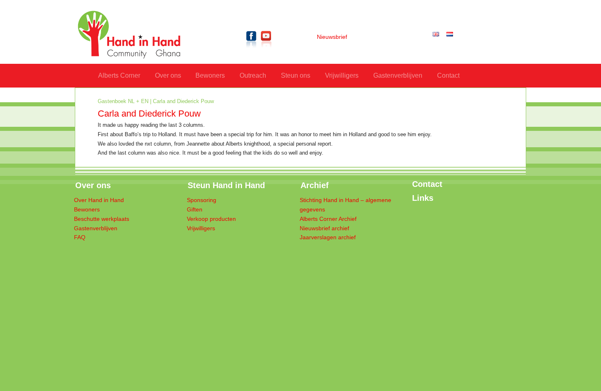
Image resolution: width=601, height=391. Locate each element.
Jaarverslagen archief (328, 237)
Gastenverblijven (397, 75)
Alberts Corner (119, 75)
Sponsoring (201, 200)
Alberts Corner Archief (328, 219)
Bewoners (210, 75)
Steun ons (295, 75)
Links (422, 197)
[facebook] (251, 49)
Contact (448, 75)
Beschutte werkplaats (101, 219)
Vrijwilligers (342, 75)
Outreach (253, 75)
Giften (194, 210)
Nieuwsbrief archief (324, 228)
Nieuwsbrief (332, 37)
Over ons (168, 75)
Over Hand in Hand (99, 200)
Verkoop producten (211, 219)
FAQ (79, 237)
